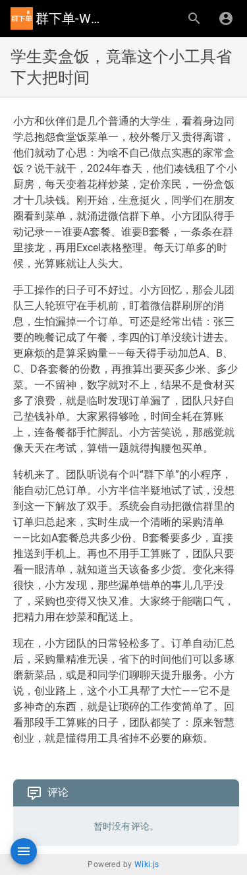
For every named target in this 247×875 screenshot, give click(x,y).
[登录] (226, 18)
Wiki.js (146, 864)
